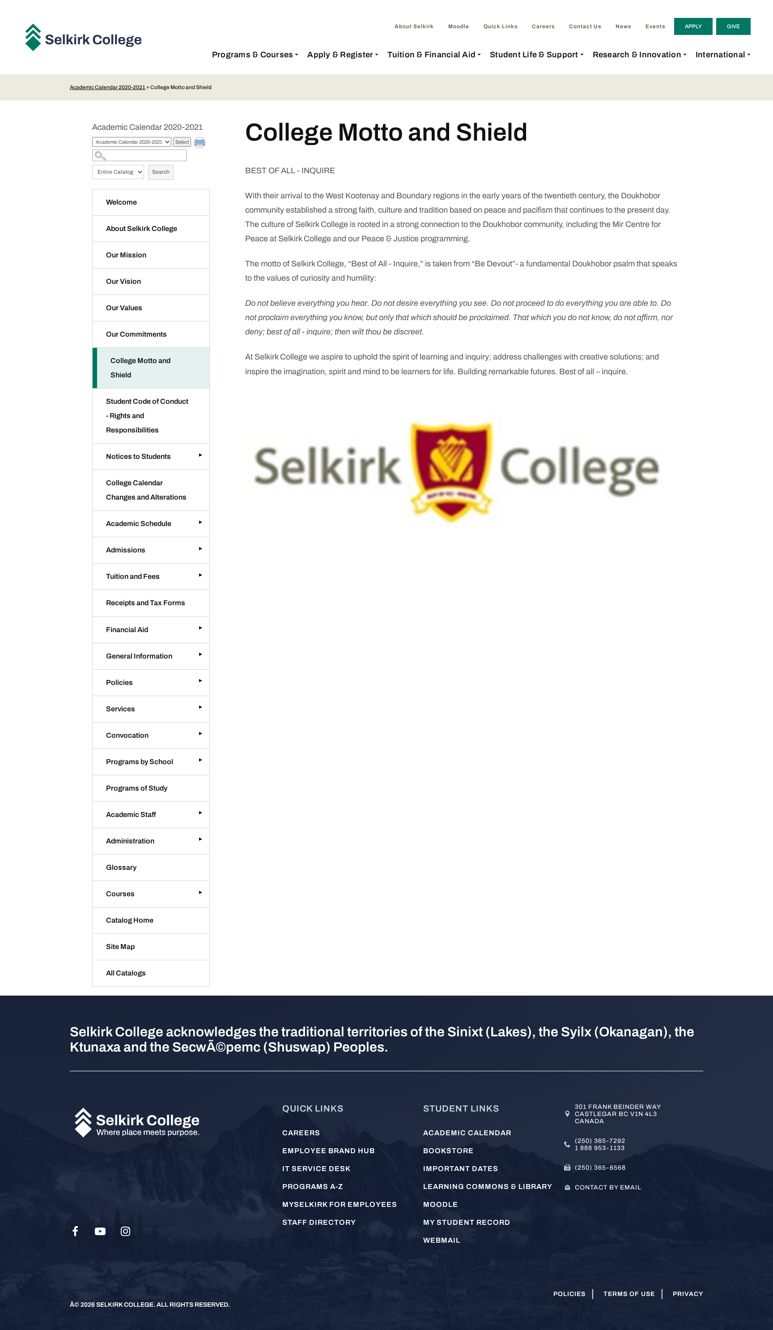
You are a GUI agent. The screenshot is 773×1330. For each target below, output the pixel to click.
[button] (255, 55)
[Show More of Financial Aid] (200, 628)
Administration (130, 841)
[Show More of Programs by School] (200, 760)
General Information (139, 656)
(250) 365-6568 (600, 1167)
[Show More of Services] (200, 707)
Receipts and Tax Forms (145, 603)
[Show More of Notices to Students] (200, 454)
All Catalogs (126, 973)
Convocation (127, 735)
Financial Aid (127, 629)
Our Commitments (136, 334)
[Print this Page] (201, 143)
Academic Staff (131, 814)
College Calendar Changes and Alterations (146, 490)
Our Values (124, 308)
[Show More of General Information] (200, 654)
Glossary (121, 867)
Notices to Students (138, 456)
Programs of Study (136, 788)
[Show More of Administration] (200, 839)
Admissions (125, 550)
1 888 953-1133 (600, 1148)
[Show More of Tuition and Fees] (200, 574)
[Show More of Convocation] (200, 733)
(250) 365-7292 (600, 1141)
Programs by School (139, 761)
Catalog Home (129, 920)
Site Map (120, 946)
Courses (120, 894)
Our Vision (123, 281)
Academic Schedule (138, 523)
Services (120, 709)
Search (161, 172)
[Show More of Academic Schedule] (200, 521)
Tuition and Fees (133, 576)
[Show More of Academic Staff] (200, 812)
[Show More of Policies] (200, 680)
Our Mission (126, 255)
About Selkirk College (141, 228)
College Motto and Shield (140, 368)
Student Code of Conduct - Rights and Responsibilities (147, 416)
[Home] (86, 37)
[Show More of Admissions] (200, 548)
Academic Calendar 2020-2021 (107, 87)
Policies (119, 682)
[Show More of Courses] (200, 892)
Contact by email (608, 1187)
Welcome (121, 202)
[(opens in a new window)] (75, 1231)
